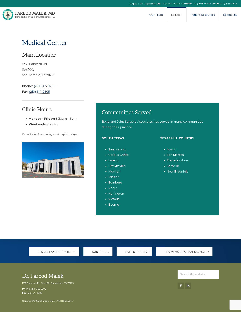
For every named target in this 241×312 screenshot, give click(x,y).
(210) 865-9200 (201, 3)
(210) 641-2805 (228, 3)
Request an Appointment (145, 3)
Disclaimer (68, 301)
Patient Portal (172, 3)
